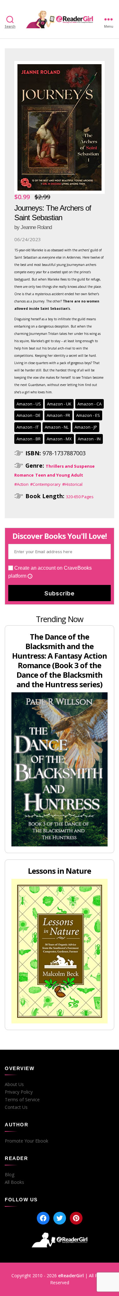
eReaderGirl (71, 1275)
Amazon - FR (58, 415)
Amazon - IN (89, 439)
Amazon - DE (29, 415)
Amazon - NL (57, 427)
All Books (14, 1182)
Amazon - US (29, 404)
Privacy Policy (19, 1092)
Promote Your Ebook (26, 1141)
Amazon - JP (86, 427)
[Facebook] (43, 1218)
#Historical (72, 484)
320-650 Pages (80, 496)
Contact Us (16, 1107)
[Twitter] (59, 1218)
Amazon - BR (29, 439)
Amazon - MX (59, 439)
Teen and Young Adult (59, 475)
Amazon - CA (89, 404)
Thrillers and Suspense (70, 466)
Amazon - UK (59, 404)
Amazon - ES (88, 415)
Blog (9, 1174)
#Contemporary (45, 484)
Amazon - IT (28, 427)
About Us (14, 1084)
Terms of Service (22, 1099)
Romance (24, 475)
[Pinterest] (76, 1218)
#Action (21, 484)
